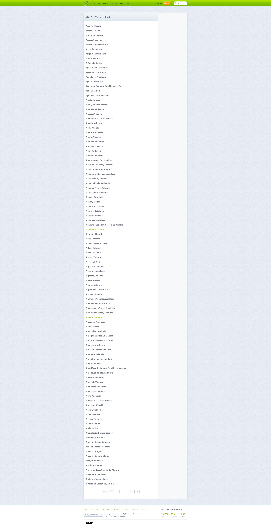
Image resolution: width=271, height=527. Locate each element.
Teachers (105, 3)
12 (128, 492)
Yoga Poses (106, 509)
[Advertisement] (173, 25)
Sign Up (166, 3)
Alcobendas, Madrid (95, 229)
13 (132, 492)
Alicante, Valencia (94, 317)
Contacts (135, 509)
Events (114, 3)
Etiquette (117, 509)
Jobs (121, 3)
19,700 (165, 514)
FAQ (126, 509)
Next (137, 492)
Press (144, 509)
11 (124, 492)
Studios (97, 3)
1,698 (182, 514)
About (86, 509)
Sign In (159, 3)
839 (173, 514)
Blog (127, 3)
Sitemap (95, 509)
